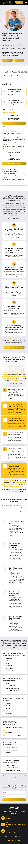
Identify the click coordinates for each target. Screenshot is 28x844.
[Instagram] (15, 840)
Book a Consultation (14, 89)
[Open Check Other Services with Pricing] (23, 76)
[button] (25, 2)
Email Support (9, 830)
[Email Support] (3, 831)
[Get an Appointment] (3, 818)
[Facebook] (8, 840)
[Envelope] (19, 840)
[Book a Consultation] (5, 92)
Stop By (8, 822)
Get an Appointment (11, 817)
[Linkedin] (12, 840)
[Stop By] (3, 824)
